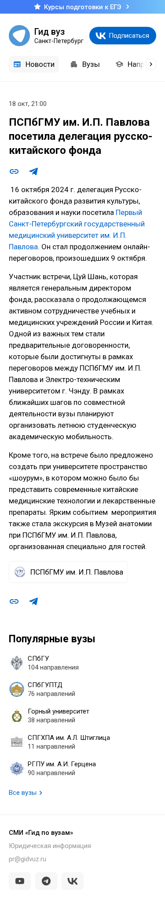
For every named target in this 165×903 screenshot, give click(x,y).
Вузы (91, 64)
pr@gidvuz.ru (27, 859)
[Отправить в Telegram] (33, 171)
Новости (40, 64)
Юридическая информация (50, 846)
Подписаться (129, 36)
